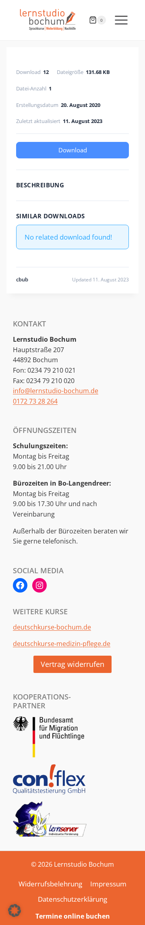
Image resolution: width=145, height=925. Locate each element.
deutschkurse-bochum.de (52, 627)
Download (72, 150)
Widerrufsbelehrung (50, 883)
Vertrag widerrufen (72, 664)
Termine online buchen (72, 916)
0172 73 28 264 (35, 401)
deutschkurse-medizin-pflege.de (61, 643)
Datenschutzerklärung (72, 899)
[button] (14, 910)
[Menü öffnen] (121, 20)
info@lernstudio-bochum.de (55, 390)
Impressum (108, 883)
